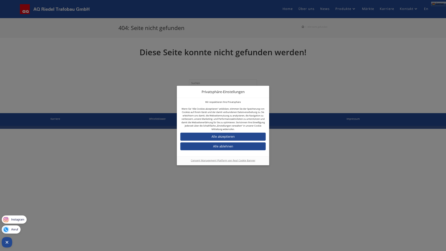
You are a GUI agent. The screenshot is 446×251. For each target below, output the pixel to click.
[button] (223, 146)
